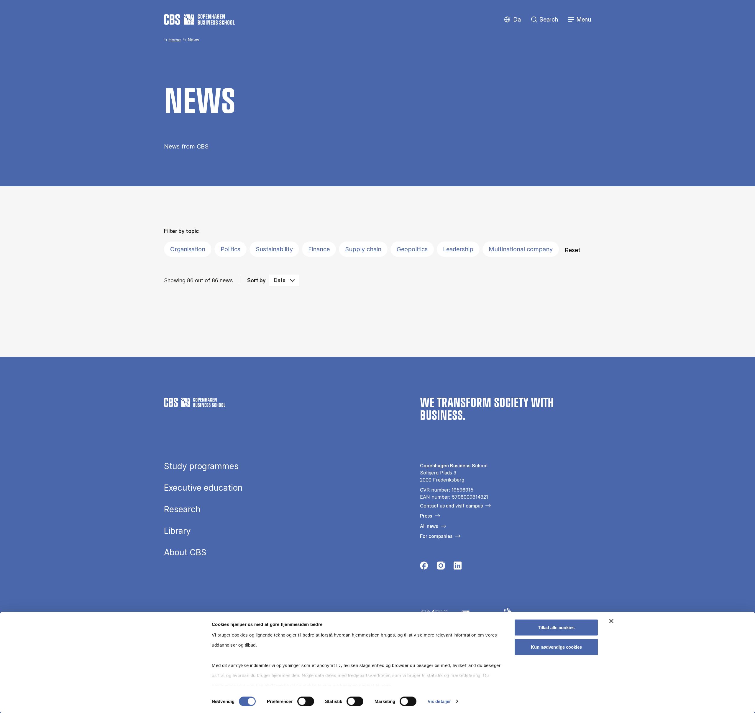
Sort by (256, 280)
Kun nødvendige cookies (556, 646)
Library (177, 531)
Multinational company (521, 249)
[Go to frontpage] (199, 19)
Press (426, 516)
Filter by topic (181, 231)
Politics (230, 249)
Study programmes (201, 466)
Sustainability (274, 249)
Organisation (187, 249)
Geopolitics (412, 249)
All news (429, 526)
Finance (319, 249)
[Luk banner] (611, 621)
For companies (436, 536)
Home (174, 40)
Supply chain (363, 249)
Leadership (458, 249)
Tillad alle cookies (556, 627)
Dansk (512, 20)
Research (182, 509)
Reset (572, 250)
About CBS (185, 552)
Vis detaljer (439, 701)
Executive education (203, 488)
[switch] (305, 701)
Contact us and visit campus (451, 506)
